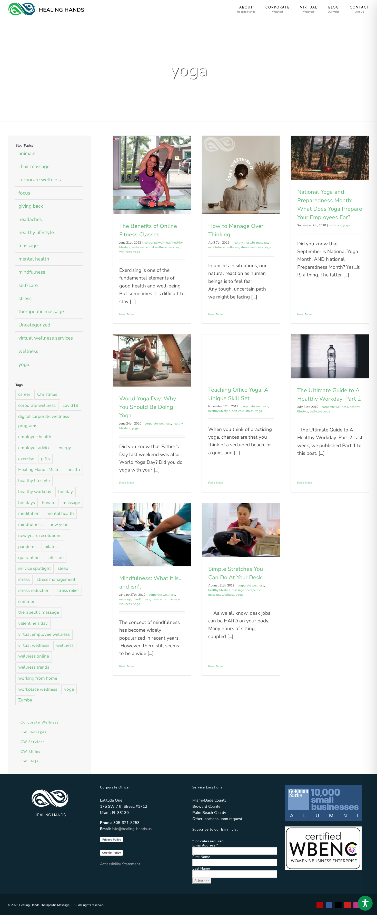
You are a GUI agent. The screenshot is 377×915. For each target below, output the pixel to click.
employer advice (34, 448)
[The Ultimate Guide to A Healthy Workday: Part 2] (330, 356)
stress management (56, 579)
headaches (30, 219)
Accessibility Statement (120, 863)
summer (26, 601)
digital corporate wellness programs (43, 421)
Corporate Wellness (40, 722)
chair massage (33, 166)
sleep (63, 568)
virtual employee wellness (44, 634)
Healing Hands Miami (39, 470)
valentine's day (33, 623)
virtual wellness (33, 645)
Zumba (25, 700)
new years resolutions (39, 535)
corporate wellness (157, 242)
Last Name (201, 868)
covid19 (70, 405)
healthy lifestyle (244, 242)
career (24, 394)
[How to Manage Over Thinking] (241, 175)
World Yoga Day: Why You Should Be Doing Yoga (147, 407)
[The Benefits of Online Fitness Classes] (152, 175)
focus (24, 193)
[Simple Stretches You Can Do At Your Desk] (241, 530)
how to (49, 503)
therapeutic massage (166, 599)
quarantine (28, 558)
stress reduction (33, 590)
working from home (37, 678)
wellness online (33, 656)
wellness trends (33, 667)
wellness (125, 252)
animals (26, 153)
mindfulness (216, 247)
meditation (28, 513)
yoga (136, 252)
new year (58, 524)
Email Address (205, 845)
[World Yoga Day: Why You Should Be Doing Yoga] (152, 360)
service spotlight (34, 568)
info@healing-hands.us (132, 828)
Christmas (47, 394)
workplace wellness (37, 689)
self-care (138, 247)
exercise (26, 459)
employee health (34, 437)
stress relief (67, 590)
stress (245, 247)
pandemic (27, 547)
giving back (30, 206)
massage (262, 242)
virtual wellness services (162, 247)
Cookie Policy (111, 852)
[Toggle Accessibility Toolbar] (365, 903)
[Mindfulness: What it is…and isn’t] (152, 534)
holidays (26, 503)
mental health (33, 259)
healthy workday (34, 492)
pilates (50, 547)
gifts (45, 459)
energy (64, 448)
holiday (65, 492)
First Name (201, 857)
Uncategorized (34, 325)
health (73, 470)
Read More (126, 314)
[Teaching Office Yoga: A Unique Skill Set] (241, 356)
